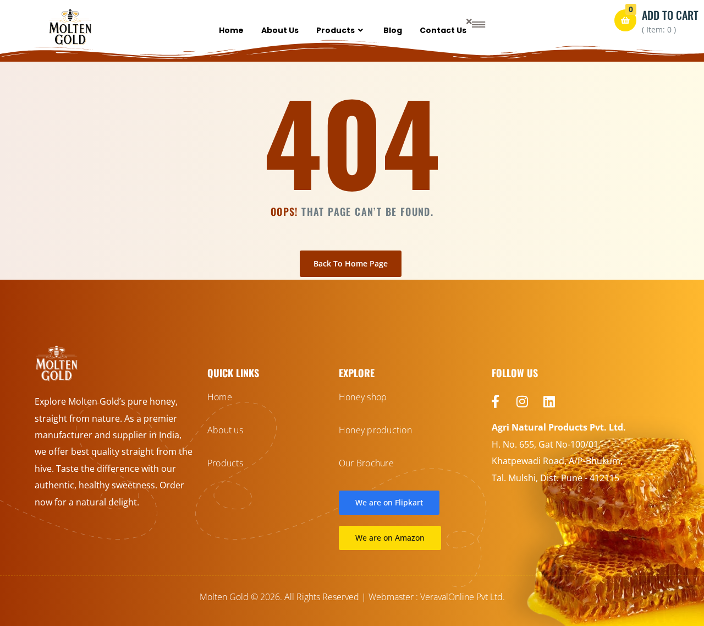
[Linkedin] (549, 401)
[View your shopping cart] (625, 20)
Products (335, 30)
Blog (392, 30)
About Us (280, 30)
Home (231, 30)
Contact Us (443, 30)
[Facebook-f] (495, 401)
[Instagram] (522, 401)
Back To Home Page (351, 263)
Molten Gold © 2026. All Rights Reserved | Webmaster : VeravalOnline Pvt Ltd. (352, 597)
